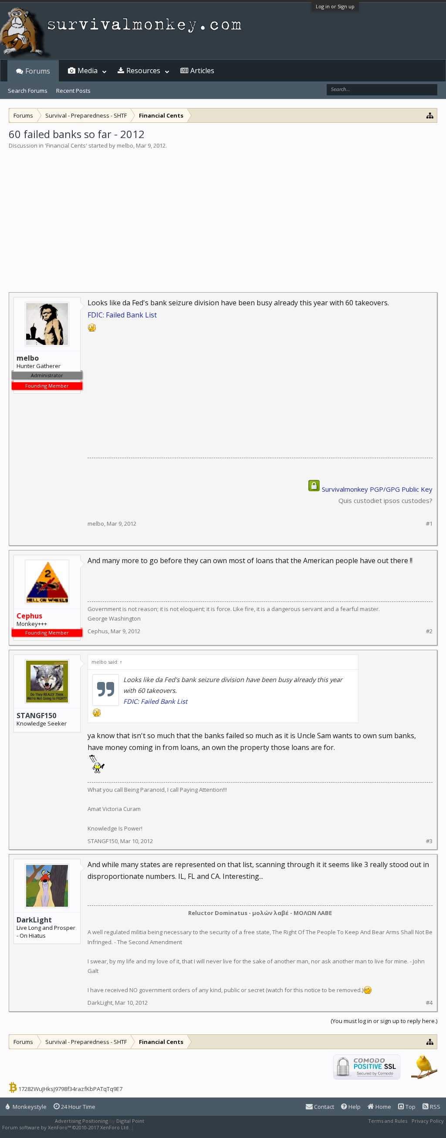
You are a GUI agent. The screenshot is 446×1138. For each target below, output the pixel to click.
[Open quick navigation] (430, 115)
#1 (429, 523)
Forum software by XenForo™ (66, 1127)
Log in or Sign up (335, 6)
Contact (323, 1107)
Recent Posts (73, 91)
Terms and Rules (387, 1121)
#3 (429, 841)
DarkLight (34, 919)
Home (382, 1107)
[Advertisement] (223, 215)
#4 (429, 1002)
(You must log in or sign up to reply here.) (384, 1021)
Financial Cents (66, 145)
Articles (202, 70)
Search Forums (27, 91)
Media (88, 70)
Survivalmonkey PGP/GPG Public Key (377, 489)
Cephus (98, 631)
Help (354, 1107)
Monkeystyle (29, 1107)
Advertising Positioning (81, 1121)
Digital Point (130, 1121)
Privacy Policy (428, 1121)
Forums (37, 71)
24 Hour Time (77, 1107)
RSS (434, 1107)
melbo (125, 145)
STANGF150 (36, 715)
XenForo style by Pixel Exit (165, 1127)
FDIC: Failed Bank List (122, 315)
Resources (143, 70)
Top (410, 1107)
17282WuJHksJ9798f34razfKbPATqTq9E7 (70, 1089)
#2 (429, 631)
